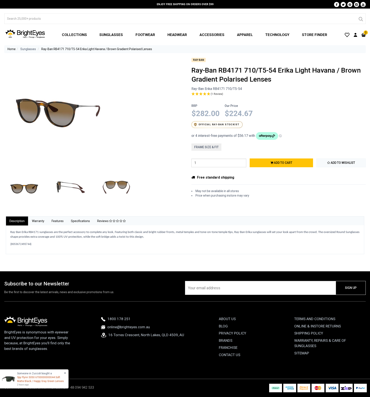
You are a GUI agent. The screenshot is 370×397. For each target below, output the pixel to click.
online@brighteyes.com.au (128, 327)
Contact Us (229, 355)
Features (58, 221)
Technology (277, 35)
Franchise (228, 347)
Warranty (38, 221)
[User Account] (355, 34)
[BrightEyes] (25, 33)
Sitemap (301, 353)
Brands (225, 340)
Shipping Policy (308, 333)
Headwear (177, 35)
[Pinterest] (349, 4)
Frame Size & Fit (206, 147)
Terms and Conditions (314, 319)
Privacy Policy (232, 333)
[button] (278, 94)
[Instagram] (356, 4)
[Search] (360, 18)
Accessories (212, 35)
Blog (223, 326)
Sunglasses (111, 35)
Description (17, 221)
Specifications (80, 221)
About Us (227, 319)
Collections (74, 35)
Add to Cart (282, 162)
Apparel (245, 35)
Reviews (103, 221)
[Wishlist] (347, 34)
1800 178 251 (119, 319)
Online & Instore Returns (317, 326)
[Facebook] (336, 4)
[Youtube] (363, 4)
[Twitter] (343, 4)
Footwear (145, 35)
